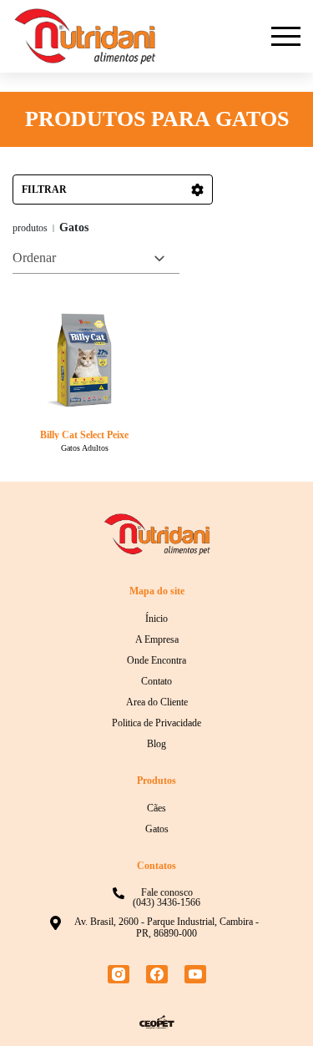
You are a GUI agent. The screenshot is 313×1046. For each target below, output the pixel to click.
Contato (156, 681)
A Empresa (157, 639)
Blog (156, 744)
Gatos (157, 829)
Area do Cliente (157, 702)
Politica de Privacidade (156, 723)
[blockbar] (285, 36)
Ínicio (156, 618)
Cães (156, 808)
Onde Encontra (156, 660)
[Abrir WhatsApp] (271, 1003)
